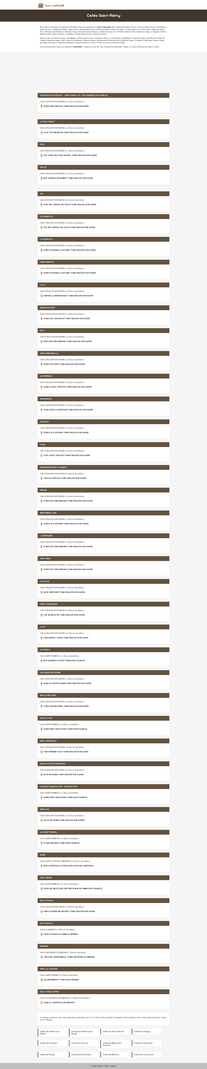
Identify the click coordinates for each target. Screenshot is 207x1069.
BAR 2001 (44, 809)
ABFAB (43, 490)
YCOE (42, 445)
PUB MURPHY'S (47, 262)
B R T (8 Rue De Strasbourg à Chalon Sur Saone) (78, 40)
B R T (42, 331)
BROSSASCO (46, 399)
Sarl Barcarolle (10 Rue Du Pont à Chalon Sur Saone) (115, 40)
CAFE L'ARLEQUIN (48, 604)
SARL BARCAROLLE (49, 353)
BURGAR (44, 946)
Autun (157, 47)
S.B (41, 194)
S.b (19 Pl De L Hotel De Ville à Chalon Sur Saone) (132, 32)
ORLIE (43, 167)
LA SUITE (44, 581)
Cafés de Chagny (142, 1031)
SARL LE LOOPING (49, 969)
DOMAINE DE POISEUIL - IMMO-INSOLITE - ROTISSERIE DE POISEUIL (74, 95)
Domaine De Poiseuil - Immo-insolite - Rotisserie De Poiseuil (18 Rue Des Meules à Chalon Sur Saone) (88, 29)
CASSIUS (44, 422)
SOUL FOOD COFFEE (49, 992)
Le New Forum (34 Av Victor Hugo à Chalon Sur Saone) (144, 29)
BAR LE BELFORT (48, 695)
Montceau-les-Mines (145, 47)
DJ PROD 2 (45, 650)
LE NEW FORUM (47, 122)
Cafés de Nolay (47, 1055)
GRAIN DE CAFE (47, 308)
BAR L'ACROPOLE (48, 741)
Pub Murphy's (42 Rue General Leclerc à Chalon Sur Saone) (87, 38)
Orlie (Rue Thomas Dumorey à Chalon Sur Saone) (95, 32)
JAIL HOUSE (46, 878)
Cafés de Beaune (111, 1055)
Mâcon (126, 47)
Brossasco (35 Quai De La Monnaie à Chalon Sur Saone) (68, 42)
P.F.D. (42, 144)
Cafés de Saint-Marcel (113, 1031)
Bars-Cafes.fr (44, 27)
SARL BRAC (45, 559)
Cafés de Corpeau (48, 1043)
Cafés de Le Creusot (144, 1055)
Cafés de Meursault (143, 1043)
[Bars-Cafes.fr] (51, 4)
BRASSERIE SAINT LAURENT (53, 467)
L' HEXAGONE (46, 536)
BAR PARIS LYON (48, 513)
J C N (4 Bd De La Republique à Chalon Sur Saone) (127, 38)
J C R (42, 627)
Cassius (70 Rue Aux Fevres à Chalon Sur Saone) (107, 42)
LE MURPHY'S (46, 239)
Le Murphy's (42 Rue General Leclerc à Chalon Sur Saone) (86, 34)
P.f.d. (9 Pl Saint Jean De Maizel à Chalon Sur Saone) (58, 32)
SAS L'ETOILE (46, 901)
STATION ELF (46, 923)
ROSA (42, 855)
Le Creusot (133, 47)
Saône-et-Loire (131, 27)
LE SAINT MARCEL (48, 832)
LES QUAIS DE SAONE (50, 673)
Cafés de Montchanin (81, 1055)
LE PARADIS (46, 376)
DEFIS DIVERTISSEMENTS (53, 764)
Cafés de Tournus (79, 1043)
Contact (113, 1066)
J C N (42, 285)
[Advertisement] (103, 72)
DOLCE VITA (46, 718)
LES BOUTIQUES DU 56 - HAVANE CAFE (58, 787)
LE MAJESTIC (46, 217)
